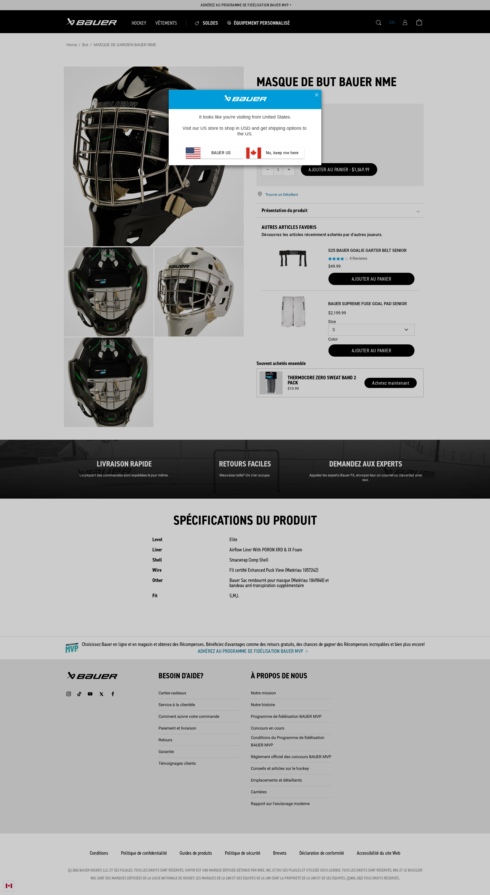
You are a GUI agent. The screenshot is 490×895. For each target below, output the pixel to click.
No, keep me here (282, 152)
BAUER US (221, 152)
